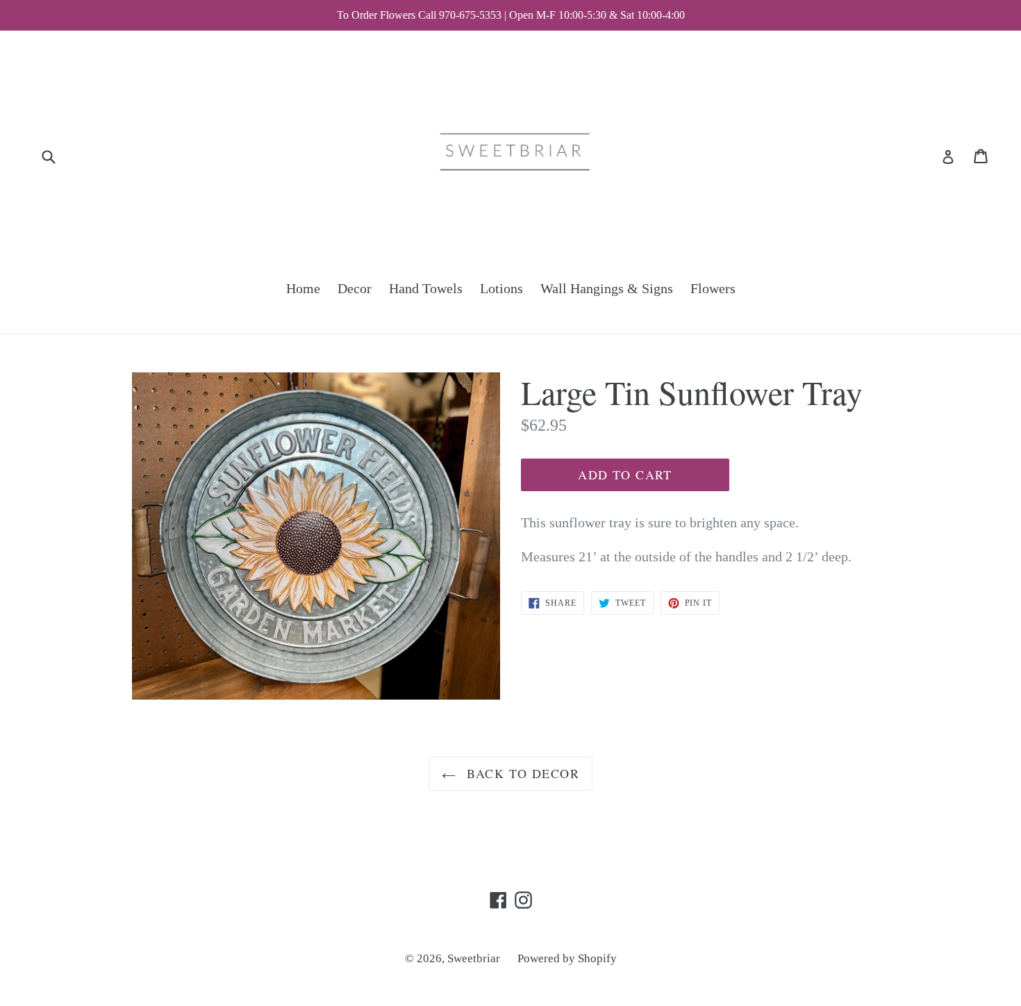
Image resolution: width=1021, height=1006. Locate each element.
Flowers (713, 288)
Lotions (501, 288)
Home (303, 288)
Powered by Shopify (567, 958)
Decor (355, 288)
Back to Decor (521, 773)
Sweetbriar (473, 958)
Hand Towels (426, 288)
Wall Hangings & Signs (606, 288)
